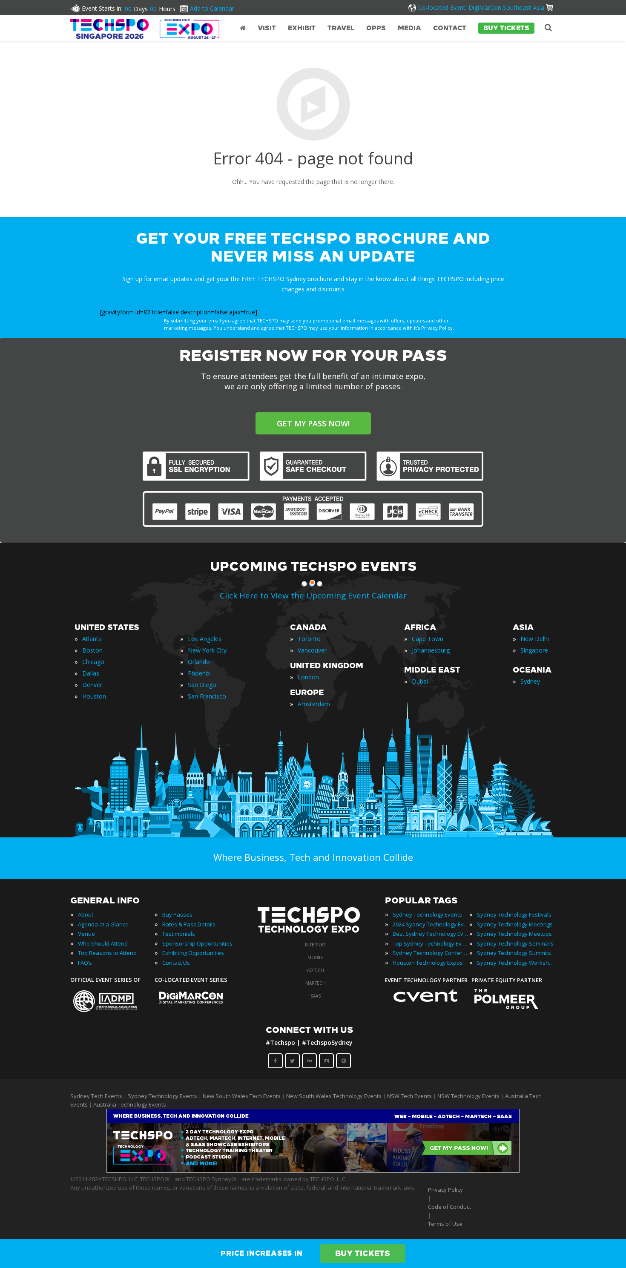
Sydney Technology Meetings (515, 924)
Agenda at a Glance (103, 924)
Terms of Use (445, 1224)
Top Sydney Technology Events (431, 943)
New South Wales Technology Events (334, 1096)
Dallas (90, 673)
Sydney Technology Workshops (515, 962)
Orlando (199, 662)
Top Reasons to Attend (107, 953)
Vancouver (312, 650)
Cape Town (427, 639)
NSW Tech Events (409, 1096)
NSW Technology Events (468, 1096)
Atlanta (92, 639)
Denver (92, 685)
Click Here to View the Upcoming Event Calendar (313, 595)
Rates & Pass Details (188, 924)
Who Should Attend (103, 943)
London (308, 677)
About (85, 914)
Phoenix (199, 673)
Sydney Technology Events (427, 914)
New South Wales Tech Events (242, 1096)
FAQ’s (85, 962)
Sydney (530, 681)
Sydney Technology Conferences (431, 953)
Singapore (534, 650)
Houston (94, 696)
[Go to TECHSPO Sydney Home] (144, 28)
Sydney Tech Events (96, 1096)
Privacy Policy (445, 1189)
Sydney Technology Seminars (515, 943)
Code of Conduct (449, 1206)
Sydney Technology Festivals (514, 914)
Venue (86, 933)
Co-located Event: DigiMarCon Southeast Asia (481, 7)
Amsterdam (314, 704)
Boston (92, 650)
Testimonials (178, 933)
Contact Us (176, 962)
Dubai (420, 681)
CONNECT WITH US (309, 1030)
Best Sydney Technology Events (431, 933)
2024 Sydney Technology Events (431, 924)
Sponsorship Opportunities (197, 943)
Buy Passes (177, 914)
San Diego (202, 685)
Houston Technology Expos (428, 962)
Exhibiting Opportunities (193, 953)
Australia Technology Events (129, 1104)
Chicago (93, 662)
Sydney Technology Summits (514, 953)
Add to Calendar (212, 8)
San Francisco (207, 696)
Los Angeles (204, 639)
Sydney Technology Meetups (514, 933)
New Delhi (534, 639)
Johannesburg (431, 650)
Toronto (309, 639)
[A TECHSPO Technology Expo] (314, 933)
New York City (207, 650)
